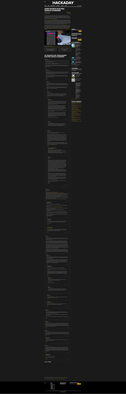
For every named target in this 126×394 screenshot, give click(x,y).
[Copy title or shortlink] (48, 13)
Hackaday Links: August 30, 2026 (78, 75)
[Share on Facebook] (44, 13)
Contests (58, 5)
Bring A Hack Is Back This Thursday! (64, 50)
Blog (48, 5)
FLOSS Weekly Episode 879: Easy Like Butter (78, 96)
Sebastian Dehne (49, 227)
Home (45, 5)
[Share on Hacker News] (46, 13)
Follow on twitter (73, 35)
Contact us (76, 35)
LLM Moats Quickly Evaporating (77, 121)
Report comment (67, 79)
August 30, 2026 (79, 5)
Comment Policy (65, 377)
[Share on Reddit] (47, 13)
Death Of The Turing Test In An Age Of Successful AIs (50, 50)
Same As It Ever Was (78, 78)
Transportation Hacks (49, 46)
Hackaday (63, 2)
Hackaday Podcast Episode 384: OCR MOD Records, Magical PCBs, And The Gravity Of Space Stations (78, 85)
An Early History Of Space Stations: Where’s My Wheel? (78, 58)
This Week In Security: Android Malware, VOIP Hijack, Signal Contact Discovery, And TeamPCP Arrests (78, 91)
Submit (62, 5)
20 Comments (78, 64)
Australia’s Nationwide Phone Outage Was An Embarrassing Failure (78, 45)
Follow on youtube (74, 35)
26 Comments (69, 12)
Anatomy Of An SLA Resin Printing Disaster (78, 54)
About (66, 5)
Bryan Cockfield (48, 12)
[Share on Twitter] (45, 13)
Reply (46, 79)
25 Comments (78, 48)
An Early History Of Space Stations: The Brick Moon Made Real (78, 62)
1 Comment (77, 76)
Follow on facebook (72, 35)
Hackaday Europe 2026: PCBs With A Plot (78, 50)
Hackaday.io (53, 5)
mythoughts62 (73, 119)
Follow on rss (75, 35)
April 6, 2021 (69, 13)
